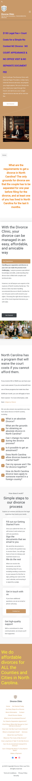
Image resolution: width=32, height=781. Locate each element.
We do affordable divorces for (12, 657)
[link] (16, 117)
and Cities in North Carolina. (15, 677)
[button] (2, 1)
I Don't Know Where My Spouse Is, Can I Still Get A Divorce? (15, 725)
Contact (21, 712)
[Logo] (4, 8)
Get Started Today (18, 706)
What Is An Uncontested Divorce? (15, 718)
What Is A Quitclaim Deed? (11, 732)
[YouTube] (16, 758)
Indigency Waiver (10, 402)
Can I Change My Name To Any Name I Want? (15, 749)
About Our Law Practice (15, 735)
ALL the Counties (10, 670)
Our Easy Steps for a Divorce (15, 709)
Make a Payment (16, 753)
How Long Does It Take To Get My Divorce (15, 741)
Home (8, 706)
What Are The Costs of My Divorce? (15, 738)
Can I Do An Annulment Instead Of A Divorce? (15, 745)
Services (24, 732)
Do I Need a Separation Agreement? (15, 721)
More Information (11, 712)
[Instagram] (19, 758)
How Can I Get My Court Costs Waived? (15, 729)
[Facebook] (12, 758)
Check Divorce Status (15, 715)
